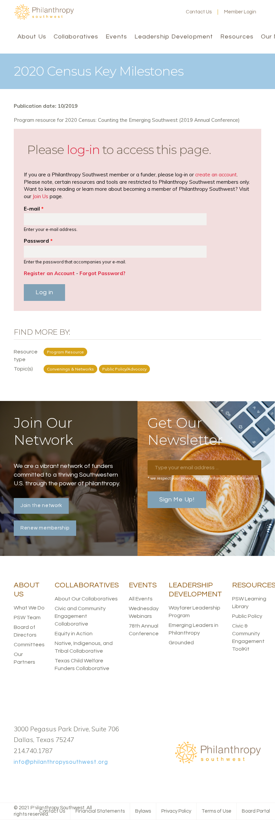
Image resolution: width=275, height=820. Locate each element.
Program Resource (65, 351)
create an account (216, 174)
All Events (141, 598)
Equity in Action (74, 633)
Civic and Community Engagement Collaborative (80, 616)
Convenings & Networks (70, 369)
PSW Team (27, 617)
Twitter (151, 12)
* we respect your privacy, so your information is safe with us (203, 478)
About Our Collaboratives (86, 598)
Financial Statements (100, 811)
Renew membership (44, 527)
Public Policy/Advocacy (124, 369)
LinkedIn (161, 12)
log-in (83, 149)
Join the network (41, 505)
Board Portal (256, 811)
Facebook (140, 12)
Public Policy (247, 616)
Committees (29, 644)
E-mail (34, 209)
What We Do (29, 607)
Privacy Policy (176, 811)
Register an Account (49, 273)
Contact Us (199, 11)
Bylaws (143, 811)
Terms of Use (216, 811)
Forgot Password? (102, 273)
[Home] (44, 18)
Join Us (40, 196)
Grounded (181, 642)
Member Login (240, 11)
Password (38, 241)
